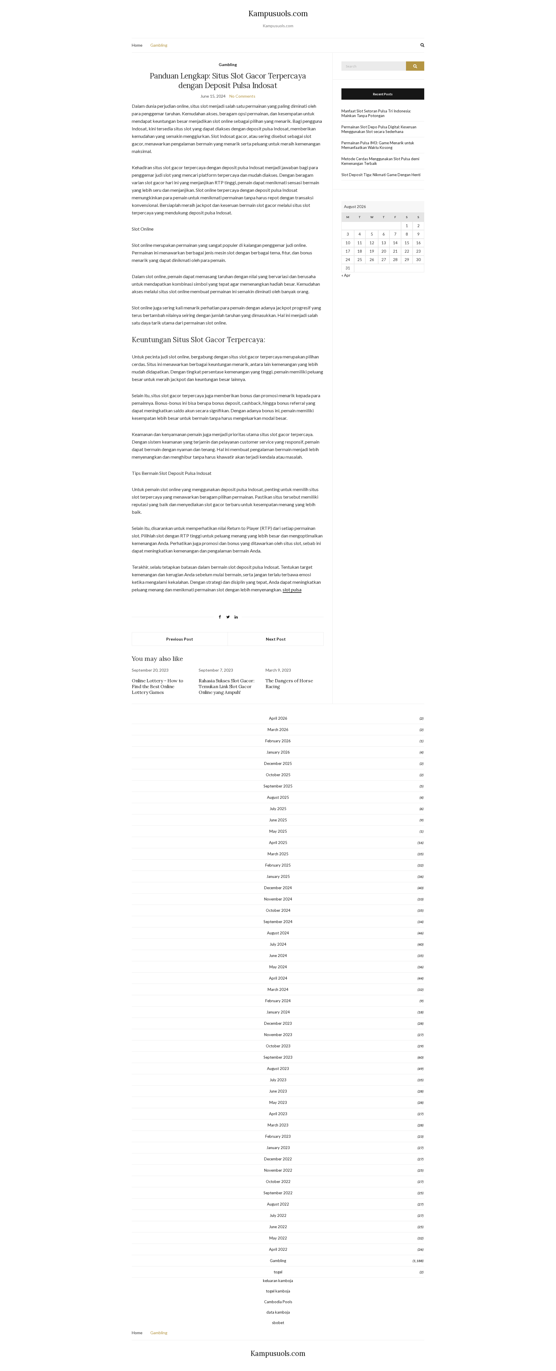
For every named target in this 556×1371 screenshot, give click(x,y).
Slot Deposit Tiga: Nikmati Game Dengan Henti (380, 174)
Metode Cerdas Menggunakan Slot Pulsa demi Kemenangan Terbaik (380, 161)
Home (137, 45)
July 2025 (278, 808)
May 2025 (278, 831)
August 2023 (278, 1068)
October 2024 (278, 910)
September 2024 (278, 921)
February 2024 (278, 1000)
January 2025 (278, 876)
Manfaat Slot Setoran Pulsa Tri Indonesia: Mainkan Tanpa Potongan (376, 113)
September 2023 (278, 1057)
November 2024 (278, 899)
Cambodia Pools (278, 1301)
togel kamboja (278, 1291)
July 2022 (278, 1215)
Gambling (158, 45)
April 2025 (278, 842)
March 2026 (278, 729)
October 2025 (278, 774)
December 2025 (278, 763)
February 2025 (278, 865)
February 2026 (278, 741)
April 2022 (278, 1249)
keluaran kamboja (278, 1280)
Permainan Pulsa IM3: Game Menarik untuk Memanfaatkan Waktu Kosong (377, 145)
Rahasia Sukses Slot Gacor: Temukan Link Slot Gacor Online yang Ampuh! (227, 686)
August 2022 (278, 1204)
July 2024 (278, 944)
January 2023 (278, 1147)
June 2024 (278, 955)
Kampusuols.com (278, 13)
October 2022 (278, 1181)
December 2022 (278, 1159)
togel (278, 1272)
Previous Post (179, 639)
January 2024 (278, 1012)
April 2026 (278, 718)
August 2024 (278, 933)
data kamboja (278, 1312)
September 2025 (278, 786)
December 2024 (278, 887)
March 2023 (278, 1125)
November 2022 (278, 1170)
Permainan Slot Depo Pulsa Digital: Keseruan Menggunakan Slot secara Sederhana (378, 129)
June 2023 (278, 1091)
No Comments (242, 96)
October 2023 (278, 1046)
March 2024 (278, 989)
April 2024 (278, 978)
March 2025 (278, 854)
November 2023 (278, 1034)
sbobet (278, 1322)
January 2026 (278, 752)
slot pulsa (292, 589)
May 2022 (278, 1238)
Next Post (276, 639)
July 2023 (278, 1080)
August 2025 (278, 797)
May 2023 (278, 1102)
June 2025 (278, 820)
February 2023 (278, 1136)
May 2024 (278, 967)
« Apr (345, 275)
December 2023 (278, 1023)
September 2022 (278, 1192)
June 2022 (278, 1226)
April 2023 (278, 1113)
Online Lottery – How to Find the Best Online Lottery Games (157, 686)
